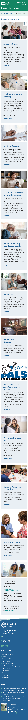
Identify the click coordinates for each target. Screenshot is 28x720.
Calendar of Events (7, 654)
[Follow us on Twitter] (4, 645)
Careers (4, 656)
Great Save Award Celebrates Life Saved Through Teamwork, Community (14, 689)
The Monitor (12, 713)
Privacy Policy (6, 678)
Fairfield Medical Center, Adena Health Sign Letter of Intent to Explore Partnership (14, 698)
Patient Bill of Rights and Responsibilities (13, 244)
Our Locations (6, 668)
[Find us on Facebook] (2, 645)
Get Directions (6, 637)
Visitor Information (13, 542)
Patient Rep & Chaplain (10, 340)
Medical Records (11, 146)
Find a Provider (6, 661)
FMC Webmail (6, 680)
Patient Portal (10, 294)
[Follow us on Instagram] (7, 645)
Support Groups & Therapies (12, 488)
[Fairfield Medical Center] (6, 3)
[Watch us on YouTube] (5, 645)
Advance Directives (12, 44)
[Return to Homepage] (1, 13)
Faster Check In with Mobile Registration (13, 194)
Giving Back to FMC (7, 663)
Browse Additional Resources (11, 19)
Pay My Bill (5, 675)
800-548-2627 (23, 2)
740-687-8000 (6, 640)
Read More (7, 66)
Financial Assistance (7, 659)
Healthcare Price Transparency (11, 666)
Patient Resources (21, 13)
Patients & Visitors (9, 13)
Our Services (5, 670)
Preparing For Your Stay (12, 439)
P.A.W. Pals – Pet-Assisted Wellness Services (12, 386)
